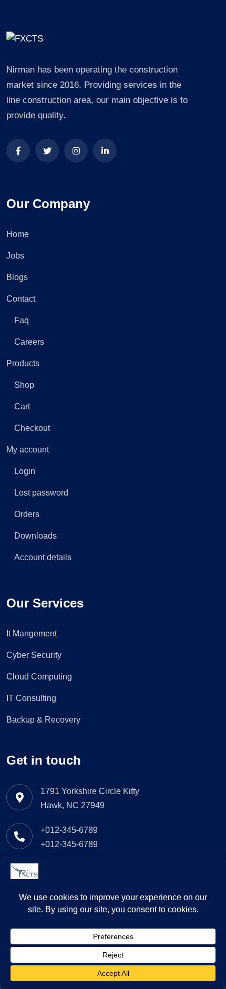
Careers (29, 341)
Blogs (17, 277)
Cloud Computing (39, 676)
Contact (20, 298)
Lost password (41, 492)
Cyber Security (33, 655)
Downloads (35, 535)
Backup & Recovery (43, 719)
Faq (21, 320)
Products (22, 363)
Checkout (32, 428)
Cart (22, 406)
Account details (42, 557)
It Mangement (31, 633)
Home (17, 234)
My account (27, 449)
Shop (24, 384)
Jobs (15, 255)
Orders (26, 514)
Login (24, 471)
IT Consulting (31, 698)
